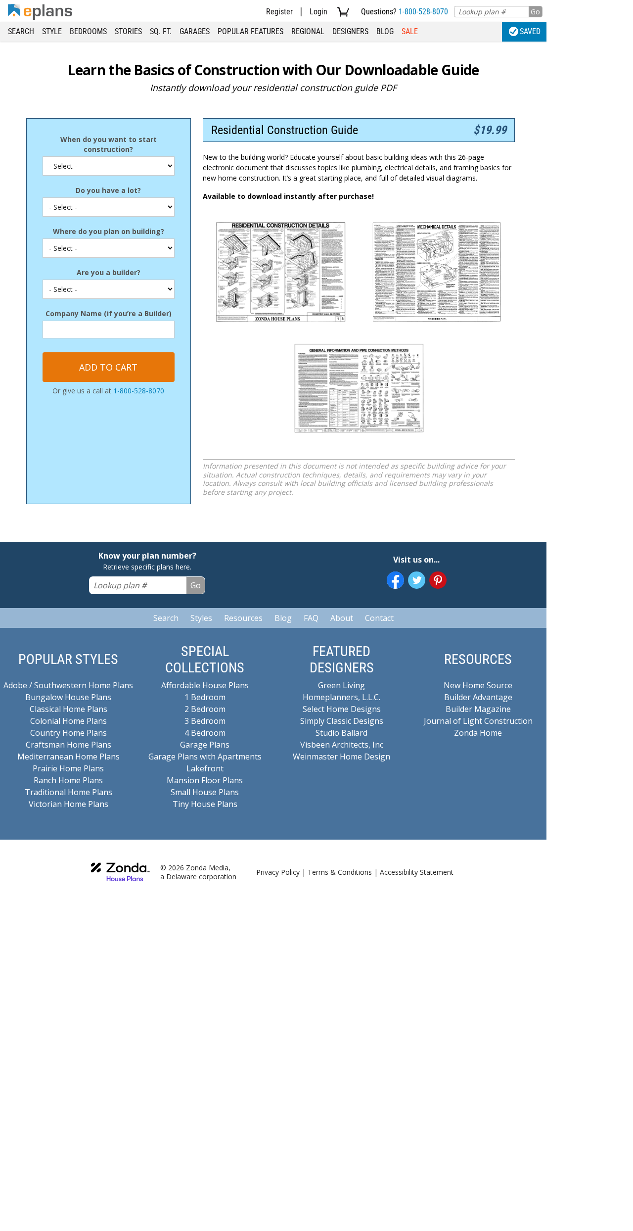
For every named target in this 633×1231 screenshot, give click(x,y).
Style (52, 31)
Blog (385, 31)
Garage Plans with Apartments (205, 756)
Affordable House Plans (205, 685)
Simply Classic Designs (341, 720)
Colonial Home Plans (68, 720)
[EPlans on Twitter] (416, 580)
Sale (410, 31)
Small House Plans (205, 792)
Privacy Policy (278, 872)
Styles (201, 618)
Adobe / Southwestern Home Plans (68, 685)
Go (535, 11)
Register (279, 11)
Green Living (341, 685)
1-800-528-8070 (423, 11)
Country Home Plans (68, 732)
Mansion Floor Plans (205, 780)
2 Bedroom (205, 709)
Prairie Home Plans (68, 768)
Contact (379, 618)
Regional (307, 31)
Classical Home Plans (68, 709)
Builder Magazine (478, 709)
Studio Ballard (341, 732)
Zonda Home (478, 732)
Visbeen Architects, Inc (341, 744)
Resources (243, 618)
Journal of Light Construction (478, 720)
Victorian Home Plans (68, 804)
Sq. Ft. (161, 31)
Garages (195, 31)
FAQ (311, 618)
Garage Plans (204, 744)
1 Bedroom (205, 697)
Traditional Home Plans (68, 792)
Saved (530, 31)
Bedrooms (88, 31)
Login (318, 11)
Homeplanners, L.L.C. (341, 697)
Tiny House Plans (205, 804)
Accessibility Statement (416, 872)
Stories (128, 31)
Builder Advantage (478, 697)
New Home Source (478, 685)
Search (21, 31)
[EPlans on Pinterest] (438, 580)
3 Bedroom (205, 720)
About (341, 618)
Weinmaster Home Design (341, 756)
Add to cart (108, 367)
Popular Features (250, 31)
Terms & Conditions (340, 872)
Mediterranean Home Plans (68, 756)
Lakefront (205, 768)
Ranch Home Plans (68, 780)
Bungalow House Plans (68, 697)
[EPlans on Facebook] (395, 580)
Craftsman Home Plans (68, 744)
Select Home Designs (342, 709)
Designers (350, 31)
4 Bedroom (205, 732)
